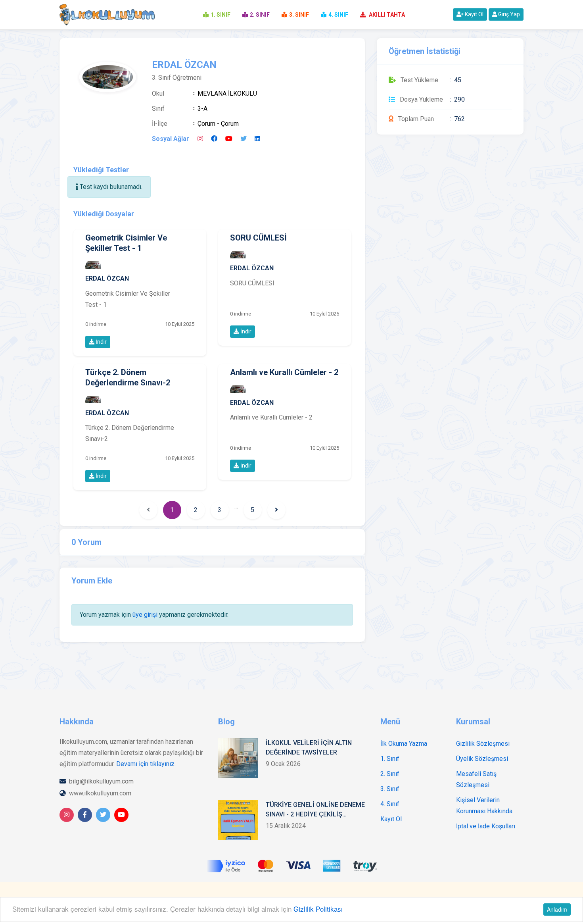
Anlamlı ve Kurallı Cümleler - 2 (284, 372)
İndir (100, 342)
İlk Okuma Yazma (403, 743)
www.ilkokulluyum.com (100, 793)
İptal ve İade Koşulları (485, 826)
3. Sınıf (389, 789)
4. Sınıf (389, 804)
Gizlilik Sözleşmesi (483, 743)
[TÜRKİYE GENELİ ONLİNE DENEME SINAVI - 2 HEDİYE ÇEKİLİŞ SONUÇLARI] (238, 820)
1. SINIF (220, 15)
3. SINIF (299, 15)
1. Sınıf (389, 758)
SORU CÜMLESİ (258, 238)
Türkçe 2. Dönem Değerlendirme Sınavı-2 (127, 377)
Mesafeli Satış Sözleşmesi (476, 779)
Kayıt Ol (473, 14)
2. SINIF (260, 15)
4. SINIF (338, 15)
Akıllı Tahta (386, 15)
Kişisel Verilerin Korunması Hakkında (484, 805)
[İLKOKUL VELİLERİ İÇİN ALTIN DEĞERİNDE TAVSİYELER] (238, 758)
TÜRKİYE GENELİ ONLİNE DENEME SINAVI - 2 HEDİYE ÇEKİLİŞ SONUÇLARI (315, 810)
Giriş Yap (508, 14)
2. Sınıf (389, 774)
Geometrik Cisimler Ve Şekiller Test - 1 (126, 243)
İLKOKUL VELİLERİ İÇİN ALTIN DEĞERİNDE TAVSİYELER (309, 747)
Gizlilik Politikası (318, 909)
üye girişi (144, 614)
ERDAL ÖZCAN (107, 278)
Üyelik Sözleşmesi (482, 758)
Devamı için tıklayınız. (146, 764)
